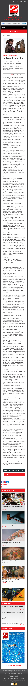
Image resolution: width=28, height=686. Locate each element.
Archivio (22, 678)
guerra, (10, 462)
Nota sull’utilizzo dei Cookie (18, 680)
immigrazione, (18, 463)
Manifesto (17, 678)
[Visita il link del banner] (14, 23)
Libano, (9, 463)
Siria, (22, 462)
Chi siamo (12, 678)
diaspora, (14, 462)
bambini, (18, 462)
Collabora (4, 487)
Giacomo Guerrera (11, 465)
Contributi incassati (14, 676)
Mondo (14, 31)
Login (17, 1)
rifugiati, (13, 463)
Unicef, (6, 462)
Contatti (4, 680)
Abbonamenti (23, 1)
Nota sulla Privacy (11, 680)
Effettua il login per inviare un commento (14, 474)
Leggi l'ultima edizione (13, 664)
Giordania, (5, 463)
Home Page (6, 678)
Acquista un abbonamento (13, 665)
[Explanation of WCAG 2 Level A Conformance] (14, 684)
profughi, (5, 465)
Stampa (22, 75)
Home (4, 35)
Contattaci (4, 484)
